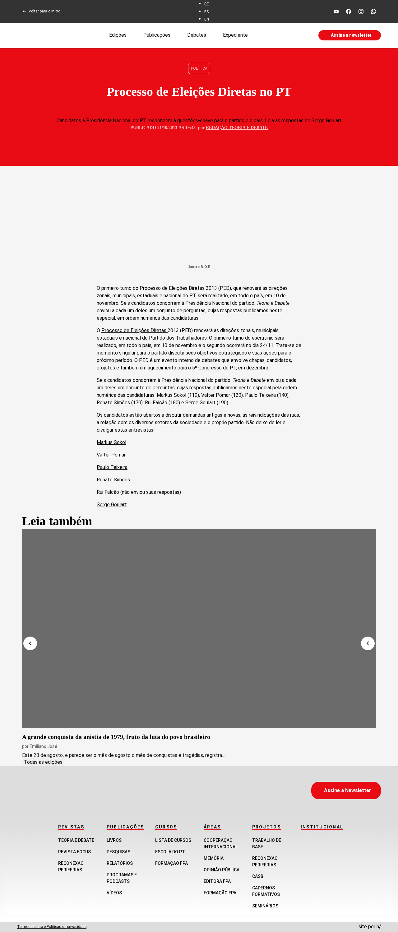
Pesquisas (118, 851)
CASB (257, 876)
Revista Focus (74, 851)
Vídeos (114, 892)
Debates (196, 35)
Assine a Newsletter (347, 790)
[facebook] (348, 11)
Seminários (265, 905)
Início (55, 11)
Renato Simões (113, 480)
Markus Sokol (111, 442)
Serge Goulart (112, 505)
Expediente (235, 35)
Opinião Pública (221, 869)
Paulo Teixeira (112, 467)
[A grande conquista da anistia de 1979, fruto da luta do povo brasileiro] (199, 628)
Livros (114, 840)
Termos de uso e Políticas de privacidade (51, 927)
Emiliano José (43, 746)
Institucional (322, 826)
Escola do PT (170, 851)
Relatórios (120, 863)
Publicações (156, 35)
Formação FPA (171, 863)
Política (199, 68)
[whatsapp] (373, 11)
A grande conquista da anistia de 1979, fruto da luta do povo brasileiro (116, 736)
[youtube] (336, 11)
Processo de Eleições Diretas (134, 330)
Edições (118, 35)
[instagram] (361, 11)
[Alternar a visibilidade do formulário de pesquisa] (283, 35)
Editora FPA (217, 881)
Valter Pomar (111, 455)
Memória (214, 858)
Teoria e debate (76, 840)
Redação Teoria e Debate (237, 127)
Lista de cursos (173, 840)
